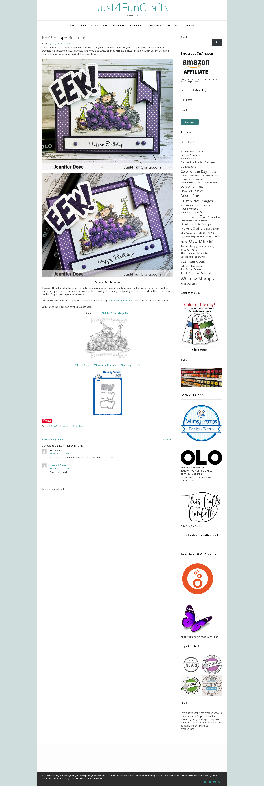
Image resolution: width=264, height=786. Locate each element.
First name (187, 99)
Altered (199, 151)
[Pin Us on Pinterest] (219, 782)
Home (71, 25)
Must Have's (206, 233)
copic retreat (214, 172)
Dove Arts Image (192, 187)
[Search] (217, 42)
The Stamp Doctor (191, 269)
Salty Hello (168, 439)
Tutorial (205, 273)
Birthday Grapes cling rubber (116, 313)
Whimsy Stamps (78, 426)
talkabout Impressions (192, 265)
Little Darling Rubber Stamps (194, 220)
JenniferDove (69, 43)
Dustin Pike (190, 195)
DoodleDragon (210, 182)
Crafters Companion (190, 175)
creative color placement (192, 179)
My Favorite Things (188, 237)
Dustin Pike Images (197, 200)
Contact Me (189, 25)
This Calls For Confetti (192, 526)
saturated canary (206, 246)
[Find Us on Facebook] (205, 782)
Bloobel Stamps (188, 158)
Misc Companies (189, 233)
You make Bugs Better (53, 439)
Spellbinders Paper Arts (193, 256)
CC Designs (188, 166)
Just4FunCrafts (132, 7)
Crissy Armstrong (191, 182)
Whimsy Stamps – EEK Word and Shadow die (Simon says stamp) (107, 365)
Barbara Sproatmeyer (193, 155)
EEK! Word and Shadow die (122, 300)
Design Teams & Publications (127, 25)
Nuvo (184, 241)
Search (184, 37)
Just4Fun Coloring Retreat (94, 25)
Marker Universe (212, 228)
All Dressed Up (188, 151)
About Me (173, 25)
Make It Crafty (191, 228)
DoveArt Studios (192, 191)
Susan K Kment (58, 465)
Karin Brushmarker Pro (192, 212)
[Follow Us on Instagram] (214, 782)
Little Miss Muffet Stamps (196, 224)
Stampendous (65, 426)
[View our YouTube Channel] (209, 782)
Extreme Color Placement (192, 205)
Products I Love (154, 25)
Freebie (207, 205)
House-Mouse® (189, 208)
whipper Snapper (189, 283)
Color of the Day (194, 171)
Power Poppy (189, 246)
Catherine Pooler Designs (198, 162)
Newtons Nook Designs (208, 236)
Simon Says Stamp (189, 250)
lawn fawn (216, 217)
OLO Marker (53, 426)
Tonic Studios (190, 273)
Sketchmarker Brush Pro (195, 253)
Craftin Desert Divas (210, 175)
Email (185, 110)
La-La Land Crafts (195, 216)
